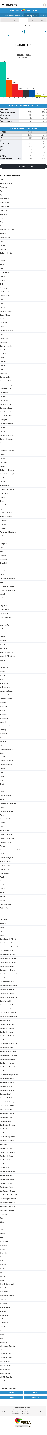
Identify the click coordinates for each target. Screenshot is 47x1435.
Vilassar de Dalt (5, 1369)
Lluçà (2, 621)
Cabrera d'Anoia (5, 292)
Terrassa (3, 1264)
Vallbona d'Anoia (5, 1307)
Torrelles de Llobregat (7, 1295)
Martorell (3, 644)
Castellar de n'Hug (6, 385)
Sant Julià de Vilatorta (7, 1106)
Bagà (1, 241)
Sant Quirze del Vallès (7, 1179)
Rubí (1, 912)
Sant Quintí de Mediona (7, 1171)
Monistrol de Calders (6, 691)
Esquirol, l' (3, 497)
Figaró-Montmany (5, 505)
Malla (1, 629)
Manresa (3, 637)
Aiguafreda (3, 187)
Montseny (3, 730)
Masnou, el (3, 660)
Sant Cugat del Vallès (6, 1047)
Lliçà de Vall (4, 613)
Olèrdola (2, 757)
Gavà (1, 547)
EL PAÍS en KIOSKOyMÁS (19, 1413)
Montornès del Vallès (6, 726)
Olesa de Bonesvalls (6, 761)
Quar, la (2, 889)
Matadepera (4, 668)
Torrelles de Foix (5, 1292)
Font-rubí (3, 528)
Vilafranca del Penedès (7, 1346)
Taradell (2, 1249)
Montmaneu (4, 718)
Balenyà (2, 245)
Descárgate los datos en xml (23, 166)
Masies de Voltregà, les (7, 656)
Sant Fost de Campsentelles (9, 1075)
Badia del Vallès (5, 237)
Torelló (2, 1280)
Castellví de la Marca (6, 435)
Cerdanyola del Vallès (7, 451)
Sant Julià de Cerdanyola (8, 1102)
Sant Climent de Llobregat (8, 1044)
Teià (1, 1261)
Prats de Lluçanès (6, 861)
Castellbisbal (4, 392)
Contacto (9, 1410)
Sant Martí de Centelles (7, 1125)
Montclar (3, 702)
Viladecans (3, 1338)
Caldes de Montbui (6, 311)
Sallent (2, 935)
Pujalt (2, 885)
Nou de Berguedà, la (6, 749)
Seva (1, 1218)
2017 (14, 20)
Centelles (3, 443)
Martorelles (3, 648)
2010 (41, 20)
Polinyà (2, 846)
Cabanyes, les (4, 288)
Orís (1, 780)
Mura (1, 737)
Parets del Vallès (5, 819)
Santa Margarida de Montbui (9, 974)
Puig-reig (3, 881)
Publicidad (28, 1410)
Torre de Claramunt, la (7, 1284)
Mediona (2, 675)
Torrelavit (3, 1288)
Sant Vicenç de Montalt (7, 1206)
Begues (2, 261)
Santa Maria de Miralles (7, 993)
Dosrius (2, 482)
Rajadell (2, 892)
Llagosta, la (3, 606)
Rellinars (3, 896)
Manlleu (2, 633)
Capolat (2, 358)
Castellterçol (4, 431)
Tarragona (35, 1397)
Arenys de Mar (4, 202)
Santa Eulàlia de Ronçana (8, 962)
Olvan (2, 776)
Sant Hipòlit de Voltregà (7, 1082)
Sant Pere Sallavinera (7, 1164)
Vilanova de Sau (5, 1361)
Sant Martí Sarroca (6, 1133)
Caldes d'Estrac (5, 315)
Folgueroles (3, 520)
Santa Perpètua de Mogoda (8, 1016)
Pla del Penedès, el (6, 834)
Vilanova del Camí (5, 1354)
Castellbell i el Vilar (6, 389)
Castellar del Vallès (6, 381)
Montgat (2, 710)
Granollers (3, 571)
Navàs (2, 745)
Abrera (2, 179)
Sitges (2, 1222)
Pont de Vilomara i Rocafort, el (10, 850)
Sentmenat (3, 1214)
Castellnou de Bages (6, 423)
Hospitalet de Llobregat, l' (8, 586)
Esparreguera (4, 485)
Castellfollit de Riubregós (8, 416)
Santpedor (3, 1144)
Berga (2, 268)
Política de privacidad (8, 1412)
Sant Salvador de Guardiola (8, 1195)
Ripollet (2, 900)
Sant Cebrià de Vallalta (7, 1036)
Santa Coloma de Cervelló (8, 943)
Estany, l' (2, 501)
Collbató (2, 458)
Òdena (2, 753)
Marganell (3, 640)
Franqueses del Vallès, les (8, 532)
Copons (2, 466)
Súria (1, 1237)
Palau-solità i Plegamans (8, 803)
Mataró (2, 671)
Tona (1, 1272)
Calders (2, 307)
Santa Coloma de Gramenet (9, 947)
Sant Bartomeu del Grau (7, 1024)
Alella (2, 191)
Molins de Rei (4, 683)
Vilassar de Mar (5, 1373)
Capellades (3, 354)
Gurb (1, 582)
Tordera (2, 1276)
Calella (2, 319)
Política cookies (19, 1412)
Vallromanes (4, 1323)
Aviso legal (36, 1410)
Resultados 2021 (31, 15)
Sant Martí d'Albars (6, 1121)
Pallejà (2, 807)
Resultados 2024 (16, 15)
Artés (1, 218)
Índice (28, 1413)
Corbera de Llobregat (7, 470)
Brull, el (2, 284)
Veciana (2, 1327)
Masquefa (3, 664)
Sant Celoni (3, 1040)
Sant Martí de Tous (6, 1129)
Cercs (2, 447)
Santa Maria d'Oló (5, 1001)
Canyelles (3, 350)
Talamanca (3, 1245)
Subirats (2, 1233)
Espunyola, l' (4, 493)
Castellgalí (3, 420)
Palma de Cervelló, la (6, 811)
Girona (35, 1392)
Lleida (11, 1397)
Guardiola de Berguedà (7, 578)
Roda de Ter (4, 908)
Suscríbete (36, 5)
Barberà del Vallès (6, 253)
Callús (2, 327)
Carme (2, 369)
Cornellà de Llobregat (7, 474)
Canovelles (3, 342)
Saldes (2, 931)
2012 (32, 20)
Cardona (2, 365)
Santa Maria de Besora (7, 982)
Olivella (2, 768)
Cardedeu (3, 361)
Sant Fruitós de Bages (7, 1078)
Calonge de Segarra (6, 330)
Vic (1, 1330)
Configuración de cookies (32, 1412)
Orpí (1, 788)
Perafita (2, 823)
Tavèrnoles (3, 1253)
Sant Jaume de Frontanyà (8, 1090)
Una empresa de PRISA (23, 1420)
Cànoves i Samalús (6, 346)
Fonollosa (3, 524)
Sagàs (2, 927)
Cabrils (2, 299)
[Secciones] (2, 5)
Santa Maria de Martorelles (8, 985)
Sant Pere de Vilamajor (7, 1160)
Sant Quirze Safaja (6, 1183)
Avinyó (2, 226)
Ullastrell (3, 1299)
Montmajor (3, 714)
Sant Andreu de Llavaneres (8, 1009)
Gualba (2, 575)
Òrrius (2, 792)
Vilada (2, 1334)
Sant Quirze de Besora (7, 1175)
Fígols (2, 509)
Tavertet (2, 1257)
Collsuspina (3, 462)
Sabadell (3, 923)
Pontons (2, 854)
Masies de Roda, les (6, 652)
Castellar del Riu (5, 377)
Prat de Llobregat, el (6, 858)
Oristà (2, 784)
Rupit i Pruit (3, 920)
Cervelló (2, 454)
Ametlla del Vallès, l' (6, 199)
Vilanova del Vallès (6, 1358)
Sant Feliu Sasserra (6, 1071)
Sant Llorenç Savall (6, 1117)
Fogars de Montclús (6, 516)
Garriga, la (3, 544)
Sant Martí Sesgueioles (7, 1137)
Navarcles (3, 741)
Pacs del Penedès (5, 796)
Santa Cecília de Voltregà (8, 939)
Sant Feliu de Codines (7, 1063)
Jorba (2, 598)
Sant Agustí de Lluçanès (7, 970)
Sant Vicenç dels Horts (7, 1202)
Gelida (2, 551)
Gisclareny (3, 559)
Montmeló (3, 722)
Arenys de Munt (5, 206)
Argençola (3, 210)
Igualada (2, 594)
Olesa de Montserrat (6, 764)
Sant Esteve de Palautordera (9, 1055)
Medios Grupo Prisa (23, 1426)
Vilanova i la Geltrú (6, 1365)
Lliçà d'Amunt (4, 609)
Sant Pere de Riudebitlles (8, 1152)
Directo (5, 15)
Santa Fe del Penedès (7, 966)
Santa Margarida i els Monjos (9, 978)
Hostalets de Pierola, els (7, 590)
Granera (2, 567)
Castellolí (3, 427)
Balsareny (3, 249)
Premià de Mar (4, 873)
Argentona (3, 214)
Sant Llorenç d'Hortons (7, 1113)
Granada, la (3, 563)
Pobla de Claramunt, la (7, 838)
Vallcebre (3, 1311)
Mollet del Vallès (5, 687)
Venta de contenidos (18, 1410)
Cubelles (2, 478)
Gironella (3, 555)
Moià (1, 679)
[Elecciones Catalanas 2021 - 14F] (23, 10)
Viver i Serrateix (5, 1381)
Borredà (2, 276)
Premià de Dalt (5, 869)
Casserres (3, 373)
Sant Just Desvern (6, 1109)
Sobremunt (3, 1226)
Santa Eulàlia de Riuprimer (8, 958)
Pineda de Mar (4, 830)
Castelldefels (4, 400)
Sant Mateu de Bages (7, 1140)
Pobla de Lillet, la (5, 842)
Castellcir (3, 396)
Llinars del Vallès (5, 617)
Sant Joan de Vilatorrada (8, 1098)
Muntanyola (3, 733)
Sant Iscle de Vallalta (6, 1086)
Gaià (1, 536)
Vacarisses (3, 1303)
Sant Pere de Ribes (6, 1148)
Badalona (3, 233)
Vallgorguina (4, 1315)
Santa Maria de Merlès (7, 989)
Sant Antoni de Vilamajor (8, 1013)
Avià (1, 222)
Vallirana (3, 1319)
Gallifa (2, 540)
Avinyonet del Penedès (7, 230)
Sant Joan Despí (5, 1094)
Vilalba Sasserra (5, 1350)
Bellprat (2, 265)
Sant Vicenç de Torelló (7, 1210)
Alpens (2, 195)
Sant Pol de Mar (5, 1168)
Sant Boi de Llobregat (7, 1028)
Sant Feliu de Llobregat (7, 1067)
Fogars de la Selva (6, 513)
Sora (1, 1230)
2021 (5, 20)
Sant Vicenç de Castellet (8, 1199)
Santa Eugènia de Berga (7, 954)
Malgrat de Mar (5, 625)
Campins (3, 334)
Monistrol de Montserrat (7, 695)
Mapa (41, 1412)
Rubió (2, 916)
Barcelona (3, 257)
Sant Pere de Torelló (6, 1156)
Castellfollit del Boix (6, 412)
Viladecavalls (4, 1342)
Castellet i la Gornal (6, 408)
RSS (32, 1413)
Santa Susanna (5, 1020)
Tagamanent (4, 1241)
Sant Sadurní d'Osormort (8, 1191)
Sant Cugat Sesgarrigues (8, 1051)
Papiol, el (3, 815)
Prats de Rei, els (5, 865)
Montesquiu (3, 706)
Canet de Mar (4, 338)
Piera (1, 827)
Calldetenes (4, 323)
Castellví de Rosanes (6, 439)
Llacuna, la (3, 602)
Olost (1, 772)
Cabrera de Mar (5, 296)
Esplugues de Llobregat (7, 489)
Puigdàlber (3, 877)
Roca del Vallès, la (6, 904)
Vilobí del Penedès (6, 1377)
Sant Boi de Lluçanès (6, 1032)
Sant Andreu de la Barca (8, 1005)
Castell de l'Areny (5, 404)
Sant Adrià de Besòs (6, 951)
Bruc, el (2, 280)
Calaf (1, 303)
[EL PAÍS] (11, 5)
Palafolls (2, 799)
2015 (23, 20)
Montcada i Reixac (6, 699)
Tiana (2, 1268)
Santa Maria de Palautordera (9, 997)
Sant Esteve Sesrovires (7, 1059)
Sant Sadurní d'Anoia (6, 1187)
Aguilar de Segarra (6, 183)
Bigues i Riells (4, 272)
